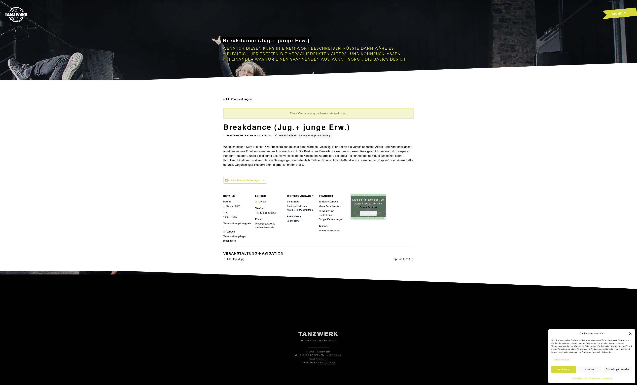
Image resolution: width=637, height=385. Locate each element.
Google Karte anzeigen (331, 219)
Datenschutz (594, 378)
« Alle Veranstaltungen (237, 99)
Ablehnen (590, 369)
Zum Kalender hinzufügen (245, 180)
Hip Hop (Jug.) (235, 259)
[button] (630, 333)
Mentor (262, 201)
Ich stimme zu (368, 213)
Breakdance (229, 240)
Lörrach (231, 231)
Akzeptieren (563, 369)
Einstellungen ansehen (618, 369)
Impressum (607, 378)
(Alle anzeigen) (322, 135)
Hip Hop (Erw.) (402, 259)
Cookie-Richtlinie (579, 378)
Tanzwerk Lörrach (328, 201)
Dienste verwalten (561, 360)
